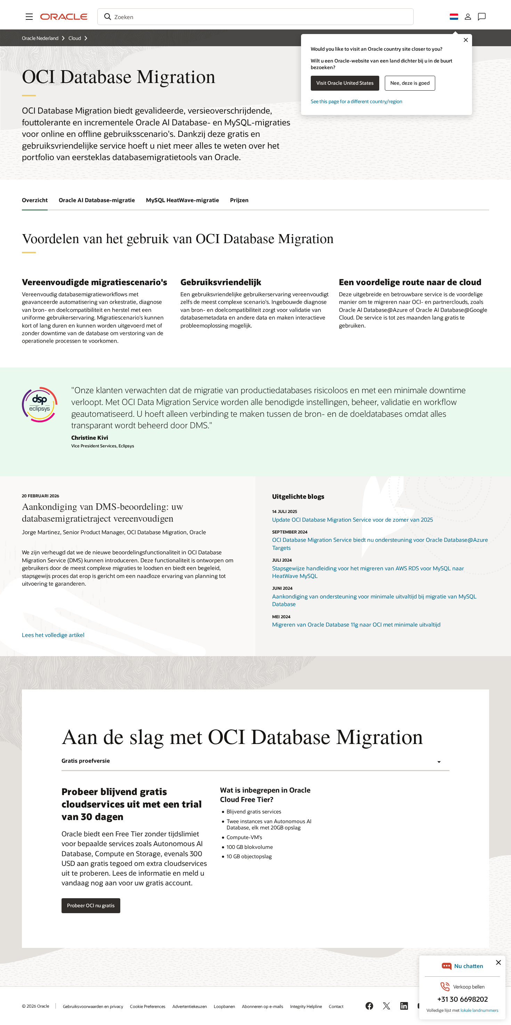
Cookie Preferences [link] (147, 1006)
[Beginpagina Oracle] (64, 16)
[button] (29, 17)
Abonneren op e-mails (262, 1006)
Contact (336, 1006)
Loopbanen (224, 1006)
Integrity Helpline (306, 1006)
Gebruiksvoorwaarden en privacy (93, 1006)
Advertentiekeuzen (189, 1006)
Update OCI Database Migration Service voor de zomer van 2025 (352, 519)
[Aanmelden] (468, 17)
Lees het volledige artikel (53, 634)
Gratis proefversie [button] (86, 760)
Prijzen (239, 200)
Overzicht (35, 200)
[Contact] (482, 17)
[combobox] (255, 16)
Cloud (74, 38)
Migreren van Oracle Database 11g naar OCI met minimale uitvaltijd (356, 624)
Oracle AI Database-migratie (97, 200)
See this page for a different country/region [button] (356, 101)
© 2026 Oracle (35, 1006)
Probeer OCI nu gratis (91, 905)
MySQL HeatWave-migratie (182, 200)
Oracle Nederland (40, 38)
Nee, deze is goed (410, 83)
